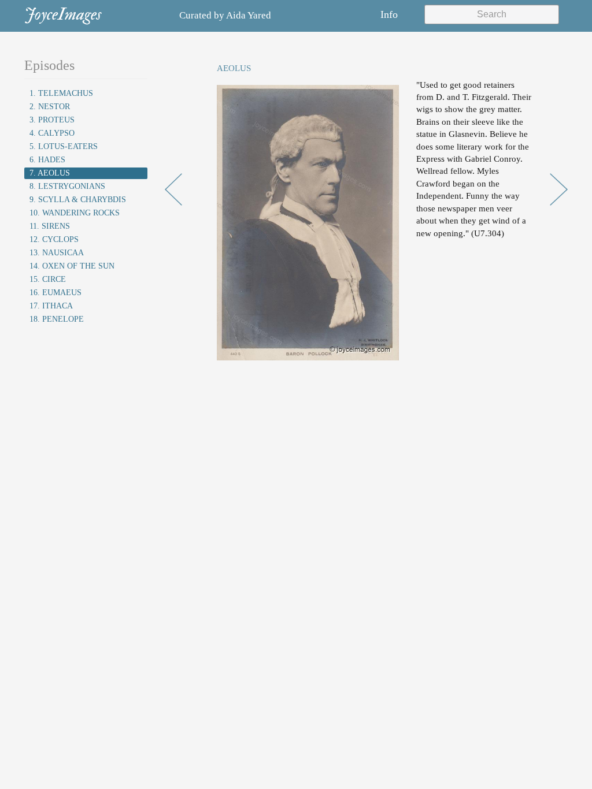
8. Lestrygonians (67, 186)
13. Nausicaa (56, 252)
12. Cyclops (54, 239)
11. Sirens (49, 226)
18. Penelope (56, 319)
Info (389, 14)
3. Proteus (52, 120)
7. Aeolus (49, 173)
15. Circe (47, 279)
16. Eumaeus (55, 292)
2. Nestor (49, 106)
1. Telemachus (61, 93)
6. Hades (47, 159)
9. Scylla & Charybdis (77, 199)
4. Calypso (52, 133)
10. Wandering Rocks (74, 213)
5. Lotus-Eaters (63, 146)
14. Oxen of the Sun (71, 266)
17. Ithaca (51, 306)
